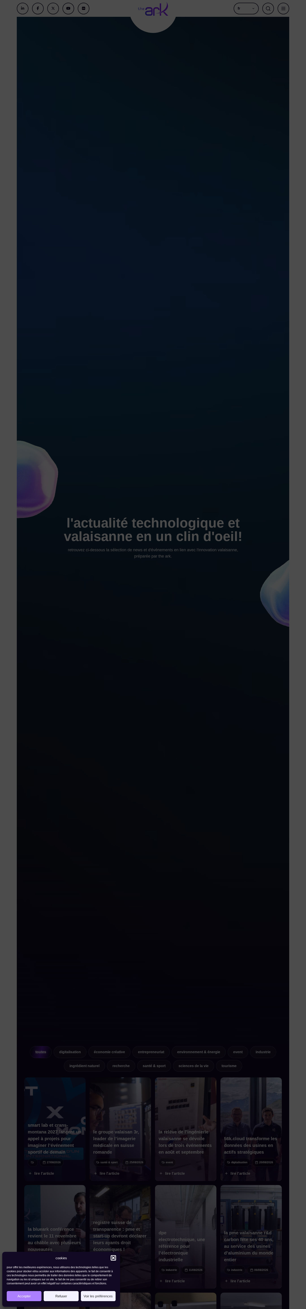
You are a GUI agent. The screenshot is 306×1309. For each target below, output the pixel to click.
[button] (113, 1258)
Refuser (61, 1296)
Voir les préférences (98, 1296)
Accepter (24, 1296)
